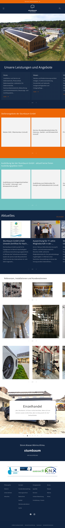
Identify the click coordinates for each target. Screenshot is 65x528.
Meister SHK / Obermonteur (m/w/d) (15, 132)
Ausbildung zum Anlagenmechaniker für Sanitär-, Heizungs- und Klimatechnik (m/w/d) (15, 184)
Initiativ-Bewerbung (38, 496)
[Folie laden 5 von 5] (37, 436)
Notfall (20, 500)
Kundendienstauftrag (24, 489)
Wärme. (49, 492)
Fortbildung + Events (38, 500)
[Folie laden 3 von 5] (32, 436)
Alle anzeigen (60, 216)
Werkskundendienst (24, 504)
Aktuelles (6, 496)
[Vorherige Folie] (23, 436)
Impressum (39, 525)
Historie (6, 489)
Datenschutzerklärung (30, 525)
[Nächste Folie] (42, 436)
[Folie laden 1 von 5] (27, 436)
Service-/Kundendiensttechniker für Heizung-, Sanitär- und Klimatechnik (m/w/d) (45, 132)
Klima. (49, 496)
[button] (3, 8)
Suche (20, 508)
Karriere (35, 492)
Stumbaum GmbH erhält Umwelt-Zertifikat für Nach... (15, 242)
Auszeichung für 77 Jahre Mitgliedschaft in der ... (44, 242)
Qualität (35, 489)
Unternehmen (8, 492)
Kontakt (21, 485)
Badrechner (22, 496)
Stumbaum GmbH (19, 525)
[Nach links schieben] (29, 103)
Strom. (49, 485)
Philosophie (7, 485)
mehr (5, 97)
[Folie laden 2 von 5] (30, 436)
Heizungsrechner (23, 492)
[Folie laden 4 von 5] (35, 436)
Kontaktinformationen (48, 525)
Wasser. (49, 489)
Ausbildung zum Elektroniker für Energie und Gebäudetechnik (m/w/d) (45, 184)
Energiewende (37, 485)
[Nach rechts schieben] (36, 103)
